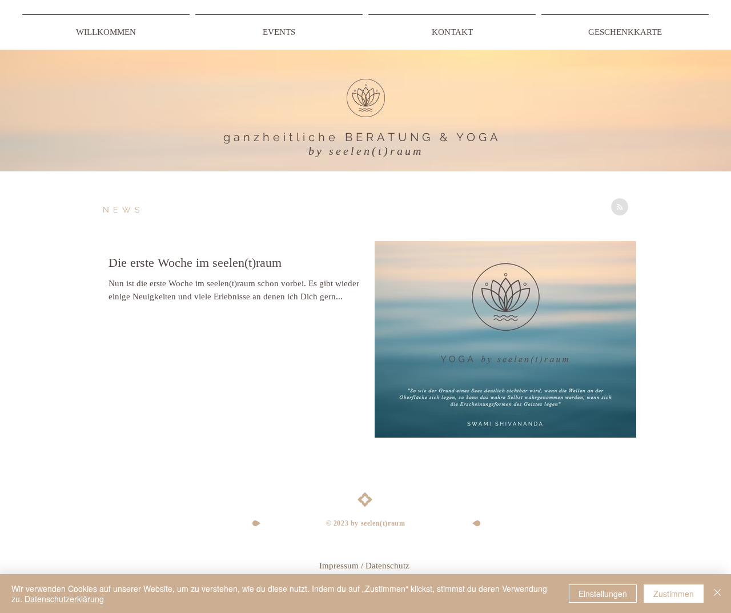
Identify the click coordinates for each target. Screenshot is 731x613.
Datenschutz (389, 565)
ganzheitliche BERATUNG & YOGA (362, 137)
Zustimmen (673, 593)
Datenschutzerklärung (64, 598)
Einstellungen (603, 593)
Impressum (339, 565)
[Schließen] (717, 593)
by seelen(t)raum (365, 151)
